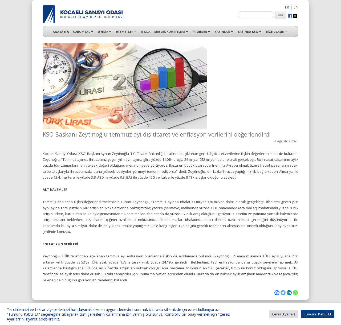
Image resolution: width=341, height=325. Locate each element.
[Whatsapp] (295, 292)
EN (295, 7)
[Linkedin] (289, 292)
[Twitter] (283, 292)
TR (286, 7)
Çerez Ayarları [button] (283, 314)
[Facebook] (276, 292)
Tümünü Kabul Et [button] (317, 314)
